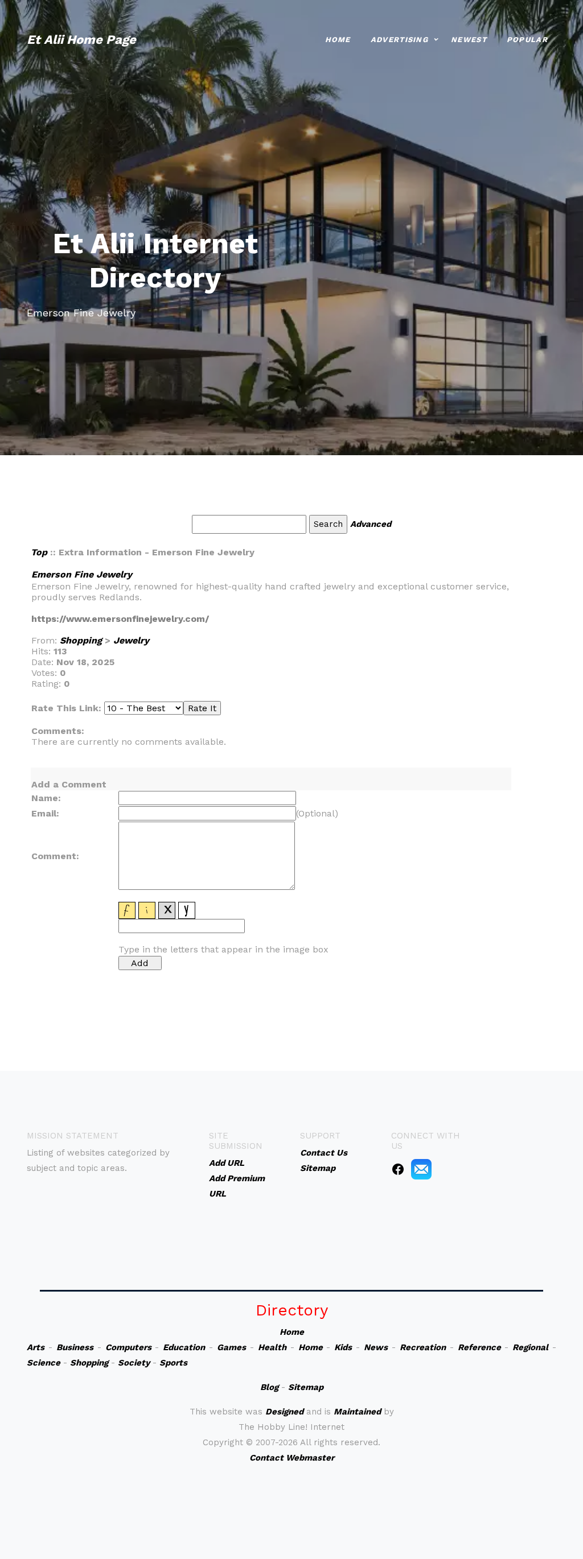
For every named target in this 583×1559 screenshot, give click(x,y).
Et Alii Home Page (81, 39)
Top (39, 552)
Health (272, 1347)
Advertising (399, 39)
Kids (343, 1347)
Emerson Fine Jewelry (81, 574)
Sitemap (305, 1387)
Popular (527, 39)
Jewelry (131, 640)
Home (338, 39)
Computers (128, 1347)
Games (231, 1347)
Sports (173, 1363)
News (376, 1347)
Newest (469, 39)
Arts (35, 1347)
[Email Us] (421, 1169)
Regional (530, 1347)
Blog (269, 1387)
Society (134, 1363)
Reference (479, 1347)
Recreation (423, 1347)
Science (43, 1363)
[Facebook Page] (398, 1169)
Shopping (81, 640)
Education (184, 1347)
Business (74, 1347)
